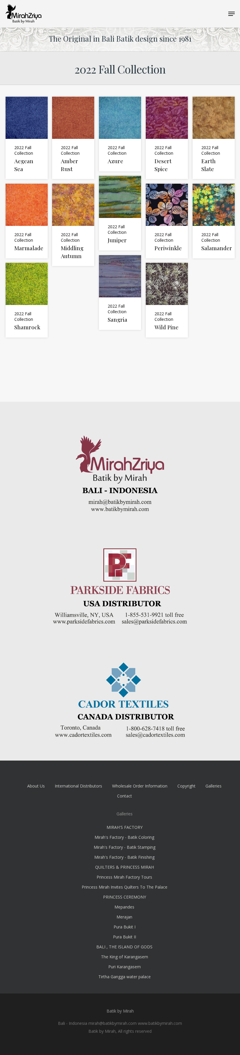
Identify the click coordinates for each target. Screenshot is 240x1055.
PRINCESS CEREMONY (124, 897)
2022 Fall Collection (23, 150)
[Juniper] (120, 213)
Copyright (186, 786)
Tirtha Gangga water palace (124, 976)
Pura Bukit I (125, 927)
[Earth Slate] (214, 138)
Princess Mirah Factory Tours (124, 877)
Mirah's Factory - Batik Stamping (124, 847)
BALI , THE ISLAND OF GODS (124, 947)
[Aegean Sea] (27, 138)
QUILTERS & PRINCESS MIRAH (124, 867)
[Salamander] (214, 221)
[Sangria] (120, 292)
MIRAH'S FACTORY (125, 827)
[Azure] (120, 134)
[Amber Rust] (73, 138)
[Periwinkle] (167, 221)
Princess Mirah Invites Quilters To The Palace (124, 887)
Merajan (124, 917)
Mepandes (124, 907)
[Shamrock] (27, 300)
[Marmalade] (27, 221)
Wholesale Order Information (139, 786)
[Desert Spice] (167, 138)
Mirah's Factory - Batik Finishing (124, 857)
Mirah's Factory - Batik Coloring (124, 837)
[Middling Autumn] (73, 225)
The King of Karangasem (124, 956)
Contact (124, 796)
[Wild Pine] (167, 300)
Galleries (213, 786)
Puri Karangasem (124, 966)
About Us (36, 786)
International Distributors (78, 786)
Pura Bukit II (124, 937)
